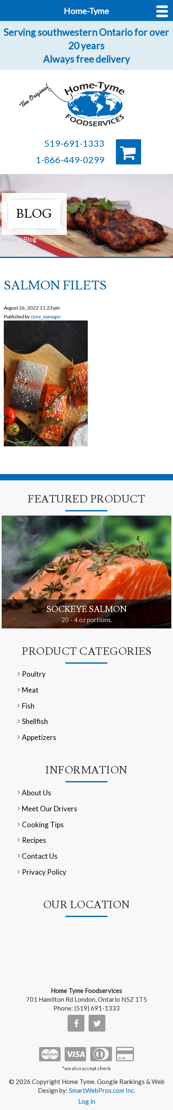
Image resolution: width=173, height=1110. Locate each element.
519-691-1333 (74, 143)
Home (10, 239)
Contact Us (40, 856)
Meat (30, 689)
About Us (36, 792)
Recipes (34, 840)
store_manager (46, 316)
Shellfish (35, 721)
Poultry (34, 674)
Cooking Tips (43, 824)
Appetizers (39, 737)
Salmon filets (55, 285)
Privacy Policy (44, 872)
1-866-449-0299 (70, 159)
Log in (86, 1101)
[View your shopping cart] (128, 151)
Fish (28, 705)
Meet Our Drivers (49, 808)
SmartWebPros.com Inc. (102, 1090)
